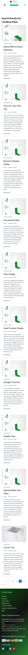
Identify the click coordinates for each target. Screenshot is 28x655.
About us (4, 596)
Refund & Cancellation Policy (9, 608)
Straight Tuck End (12, 382)
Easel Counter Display (14, 328)
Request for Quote (14, 5)
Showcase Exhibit (8, 102)
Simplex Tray (9, 436)
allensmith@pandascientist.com (13, 626)
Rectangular (7, 379)
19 (16, 581)
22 (3, 584)
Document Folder (12, 220)
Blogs (3, 610)
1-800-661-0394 (15, 1)
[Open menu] (24, 5)
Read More (7, 78)
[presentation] (14, 33)
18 (12, 581)
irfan (6, 53)
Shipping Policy (6, 603)
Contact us (4, 598)
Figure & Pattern (8, 43)
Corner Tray (9, 547)
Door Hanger (9, 274)
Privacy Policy (5, 601)
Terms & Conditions (7, 605)
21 (24, 581)
